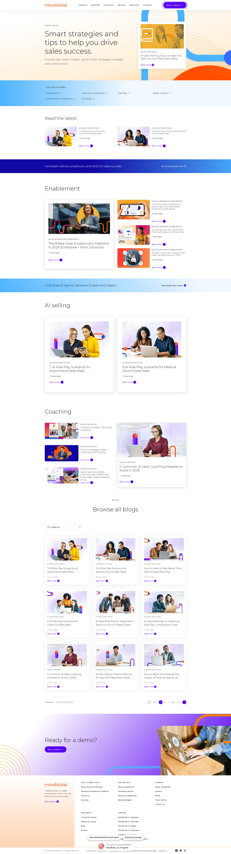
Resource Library (88, 822)
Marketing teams (125, 791)
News (157, 796)
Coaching (122, 93)
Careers (158, 791)
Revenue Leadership (127, 796)
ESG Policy (163, 850)
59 (173, 702)
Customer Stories (89, 817)
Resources (134, 5)
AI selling (86, 98)
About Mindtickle (162, 787)
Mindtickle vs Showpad (128, 830)
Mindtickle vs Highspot (128, 817)
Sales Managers (125, 800)
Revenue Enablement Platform (95, 791)
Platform (83, 5)
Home (48, 25)
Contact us (160, 804)
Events (84, 830)
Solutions (95, 5)
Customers (109, 5)
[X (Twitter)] (185, 850)
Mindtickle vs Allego (127, 826)
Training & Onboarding (93, 93)
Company (147, 5)
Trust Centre (161, 800)
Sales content (160, 93)
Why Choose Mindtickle (92, 787)
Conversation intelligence (59, 98)
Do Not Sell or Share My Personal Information (140, 850)
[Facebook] (181, 850)
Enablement (52, 93)
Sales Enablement (126, 787)
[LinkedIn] (176, 850)
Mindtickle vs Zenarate (128, 822)
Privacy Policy (91, 850)
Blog (83, 826)
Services (121, 5)
